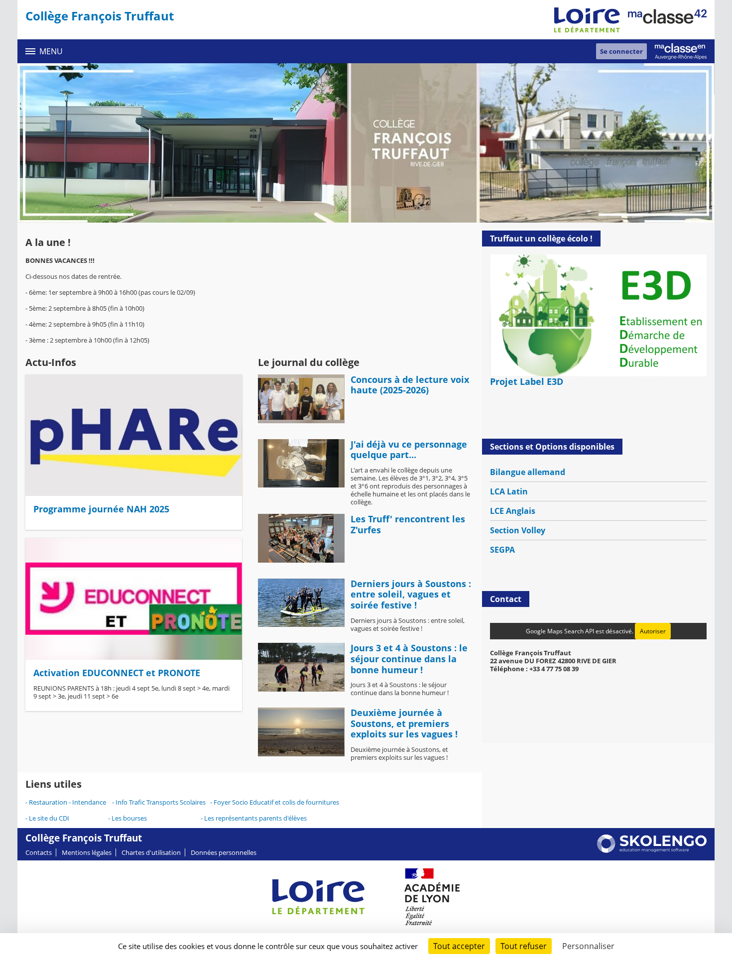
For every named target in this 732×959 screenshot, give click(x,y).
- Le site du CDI (47, 818)
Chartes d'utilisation (151, 852)
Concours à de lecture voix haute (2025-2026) (410, 384)
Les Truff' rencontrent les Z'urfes (408, 524)
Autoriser (653, 631)
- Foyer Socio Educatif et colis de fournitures (274, 802)
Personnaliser (588, 946)
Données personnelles (223, 852)
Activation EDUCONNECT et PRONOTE (116, 673)
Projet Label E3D (526, 381)
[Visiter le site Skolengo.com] (652, 850)
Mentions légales (87, 852)
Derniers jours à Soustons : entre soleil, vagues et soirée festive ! (411, 594)
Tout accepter (459, 946)
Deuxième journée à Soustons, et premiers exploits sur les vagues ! (404, 723)
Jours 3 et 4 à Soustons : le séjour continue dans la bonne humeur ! (409, 658)
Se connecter (621, 51)
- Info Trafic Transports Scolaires (159, 802)
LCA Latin (509, 491)
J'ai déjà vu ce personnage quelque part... (409, 449)
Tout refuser (523, 946)
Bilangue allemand (527, 472)
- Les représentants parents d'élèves (254, 818)
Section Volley (517, 530)
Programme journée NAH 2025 (101, 509)
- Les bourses (128, 818)
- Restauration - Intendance (68, 802)
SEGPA (502, 549)
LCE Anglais (512, 510)
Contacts (38, 852)
